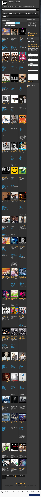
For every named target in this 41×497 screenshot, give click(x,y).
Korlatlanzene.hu (22, 45)
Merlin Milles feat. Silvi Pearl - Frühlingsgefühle (14, 299)
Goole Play (21, 325)
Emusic (3, 210)
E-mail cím (30, 58)
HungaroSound (14, 2)
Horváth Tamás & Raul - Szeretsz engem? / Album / (14, 337)
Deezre (12, 345)
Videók (19, 13)
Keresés (4, 23)
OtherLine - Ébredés (14, 200)
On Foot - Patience (5, 150)
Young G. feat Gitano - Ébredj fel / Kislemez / (14, 422)
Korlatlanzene (21, 67)
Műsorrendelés (32, 13)
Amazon (3, 42)
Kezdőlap (5, 13)
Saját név (29, 53)
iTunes (3, 40)
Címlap (3, 18)
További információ (31, 35)
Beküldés (30, 81)
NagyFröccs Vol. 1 (22, 123)
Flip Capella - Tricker (22, 298)
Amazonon (21, 387)
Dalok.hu (3, 48)
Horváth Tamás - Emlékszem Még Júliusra (14, 151)
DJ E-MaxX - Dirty (5, 467)
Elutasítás (31, 495)
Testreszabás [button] (3, 495)
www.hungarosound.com (21, 488)
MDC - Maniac (5, 60)
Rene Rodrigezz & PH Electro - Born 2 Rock (5, 405)
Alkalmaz (17, 23)
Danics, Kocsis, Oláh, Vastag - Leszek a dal (5, 176)
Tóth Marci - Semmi (5, 200)
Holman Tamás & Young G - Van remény (22, 176)
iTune (12, 227)
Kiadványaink (12, 13)
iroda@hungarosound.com (32, 33)
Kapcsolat (5, 16)
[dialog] (20, 494)
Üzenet (29, 72)
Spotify (3, 45)
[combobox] (29, 65)
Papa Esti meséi (5, 82)
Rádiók (25, 13)
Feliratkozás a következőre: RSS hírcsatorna (27, 86)
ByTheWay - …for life (14, 82)
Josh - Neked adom (14, 381)
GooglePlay (21, 41)
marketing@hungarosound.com (33, 46)
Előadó (4, 25)
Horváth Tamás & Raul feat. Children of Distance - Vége (6, 337)
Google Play (21, 69)
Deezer (3, 41)
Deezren (20, 389)
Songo (20, 70)
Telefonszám (30, 63)
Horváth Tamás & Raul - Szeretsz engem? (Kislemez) (22, 337)
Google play (4, 369)
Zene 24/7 (20, 254)
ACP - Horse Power (14, 315)
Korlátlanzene (21, 366)
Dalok (12, 230)
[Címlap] (4, 3)
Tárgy (29, 68)
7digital (20, 212)
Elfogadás (37, 495)
